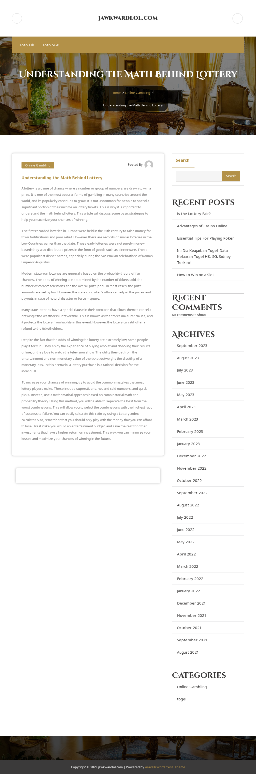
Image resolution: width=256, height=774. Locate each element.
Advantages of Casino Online (202, 225)
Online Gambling (137, 92)
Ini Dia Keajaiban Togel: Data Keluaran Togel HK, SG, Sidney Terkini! (204, 256)
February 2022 (190, 578)
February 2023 (190, 431)
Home (116, 92)
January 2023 (188, 443)
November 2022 (191, 468)
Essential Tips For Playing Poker (205, 238)
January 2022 (188, 590)
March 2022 (187, 566)
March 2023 (187, 419)
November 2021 (191, 615)
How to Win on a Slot (195, 274)
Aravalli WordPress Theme (165, 767)
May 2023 (185, 394)
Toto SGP (51, 44)
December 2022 (191, 455)
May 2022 (185, 541)
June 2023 (185, 382)
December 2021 (191, 603)
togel (181, 698)
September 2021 (192, 639)
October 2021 (189, 627)
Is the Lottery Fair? (194, 213)
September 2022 (192, 492)
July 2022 (185, 517)
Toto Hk (26, 44)
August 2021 (188, 652)
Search (183, 160)
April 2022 (186, 553)
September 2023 (192, 345)
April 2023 (186, 406)
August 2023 (188, 357)
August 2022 (188, 504)
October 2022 (189, 480)
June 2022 (185, 529)
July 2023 (185, 369)
